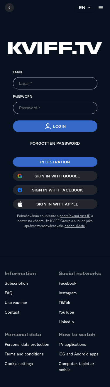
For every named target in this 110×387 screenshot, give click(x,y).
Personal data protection (27, 344)
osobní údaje (75, 226)
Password (22, 96)
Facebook (67, 283)
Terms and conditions (24, 354)
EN (82, 7)
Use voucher (16, 302)
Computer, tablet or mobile (76, 366)
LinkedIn (66, 321)
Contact (12, 312)
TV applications (72, 344)
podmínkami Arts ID (75, 216)
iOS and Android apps (79, 354)
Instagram (68, 293)
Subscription (16, 283)
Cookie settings (19, 363)
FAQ (8, 293)
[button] (55, 126)
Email (18, 72)
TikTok (64, 302)
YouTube (66, 312)
